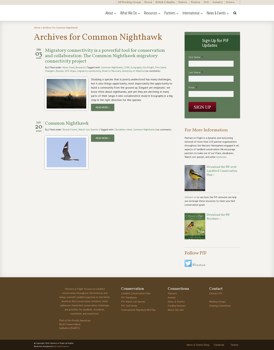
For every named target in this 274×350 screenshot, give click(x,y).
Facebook (219, 344)
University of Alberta (133, 70)
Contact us (190, 197)
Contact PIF (215, 293)
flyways (60, 70)
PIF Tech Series (129, 305)
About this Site (176, 309)
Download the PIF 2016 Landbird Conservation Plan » (222, 171)
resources (221, 156)
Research (80, 67)
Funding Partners (177, 305)
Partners (172, 293)
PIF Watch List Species (133, 301)
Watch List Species (88, 129)
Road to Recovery (111, 70)
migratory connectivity (89, 70)
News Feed (68, 67)
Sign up (202, 107)
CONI (127, 67)
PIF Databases (129, 297)
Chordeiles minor (123, 129)
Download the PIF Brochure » (218, 217)
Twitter (234, 344)
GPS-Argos (70, 70)
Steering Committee (220, 305)
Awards (172, 297)
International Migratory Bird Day (138, 309)
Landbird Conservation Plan (135, 293)
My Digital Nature (61, 346)
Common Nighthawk (112, 67)
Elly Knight (148, 67)
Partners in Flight (65, 13)
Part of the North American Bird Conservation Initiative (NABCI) (75, 324)
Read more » (103, 107)
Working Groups (217, 301)
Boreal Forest (69, 129)
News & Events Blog (198, 344)
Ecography (136, 67)
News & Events (176, 301)
